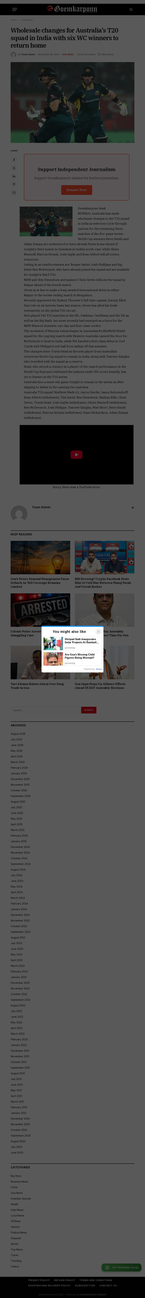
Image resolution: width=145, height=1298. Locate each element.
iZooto (99, 669)
